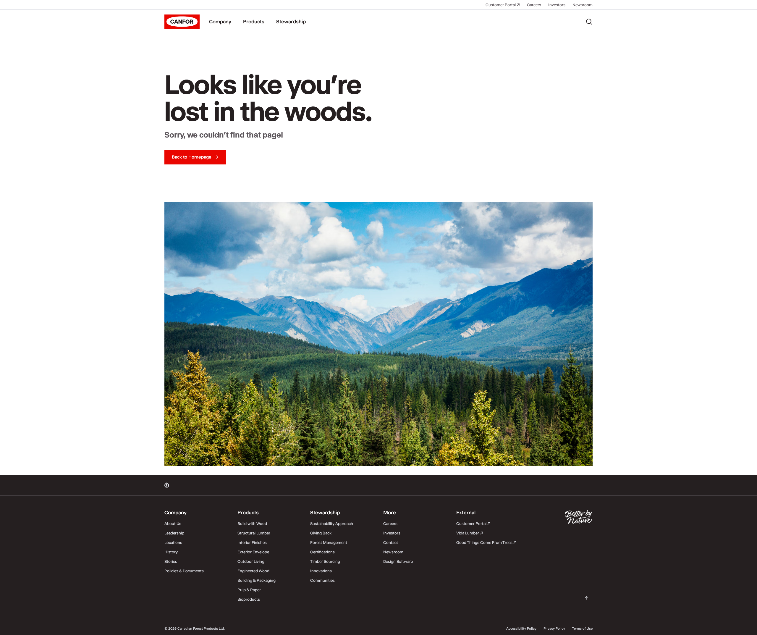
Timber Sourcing (325, 561)
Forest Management (328, 542)
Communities (322, 580)
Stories (170, 561)
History (171, 552)
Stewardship (291, 22)
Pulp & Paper (249, 589)
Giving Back (320, 533)
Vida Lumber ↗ (469, 533)
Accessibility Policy (521, 628)
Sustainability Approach (331, 523)
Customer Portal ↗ (503, 4)
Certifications (322, 552)
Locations (173, 542)
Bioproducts (248, 599)
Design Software (398, 561)
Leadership (174, 533)
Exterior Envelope (253, 552)
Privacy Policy (554, 628)
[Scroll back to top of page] (587, 598)
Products (253, 22)
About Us (172, 523)
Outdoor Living (250, 561)
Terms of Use (582, 628)
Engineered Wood (253, 570)
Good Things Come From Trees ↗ (486, 542)
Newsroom (582, 4)
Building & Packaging (256, 580)
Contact (390, 542)
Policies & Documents (184, 570)
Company (220, 22)
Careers (534, 4)
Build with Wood (252, 523)
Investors (556, 4)
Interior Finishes (252, 542)
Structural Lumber (253, 533)
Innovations (321, 570)
